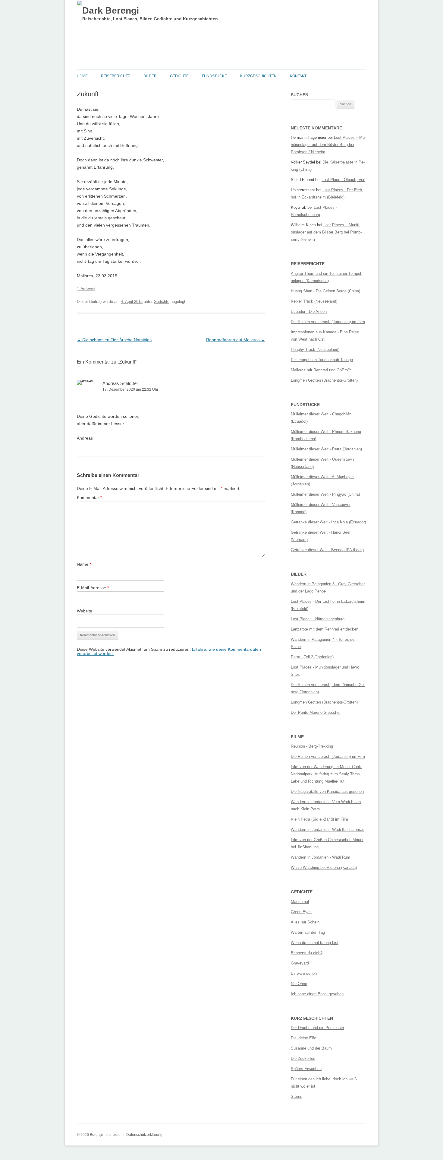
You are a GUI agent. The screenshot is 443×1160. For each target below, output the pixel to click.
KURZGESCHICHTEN (258, 76)
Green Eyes (301, 912)
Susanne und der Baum (311, 1048)
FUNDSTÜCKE (214, 76)
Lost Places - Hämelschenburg (317, 619)
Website (84, 611)
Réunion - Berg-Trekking (312, 746)
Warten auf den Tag (308, 932)
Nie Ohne (299, 983)
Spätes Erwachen (306, 1068)
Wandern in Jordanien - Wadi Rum (320, 857)
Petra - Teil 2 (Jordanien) (312, 657)
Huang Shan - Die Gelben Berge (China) (325, 291)
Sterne (296, 1096)
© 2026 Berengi (90, 1135)
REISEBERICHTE (115, 76)
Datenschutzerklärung (144, 1135)
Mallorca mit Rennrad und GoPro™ (321, 370)
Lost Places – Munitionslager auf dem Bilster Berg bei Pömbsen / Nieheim (328, 144)
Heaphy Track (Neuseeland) (315, 349)
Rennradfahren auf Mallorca (235, 339)
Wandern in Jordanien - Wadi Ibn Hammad (327, 829)
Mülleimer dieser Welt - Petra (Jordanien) (326, 449)
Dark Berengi (110, 10)
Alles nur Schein (305, 922)
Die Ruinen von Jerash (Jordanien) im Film (328, 321)
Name (84, 564)
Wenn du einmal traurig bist (314, 942)
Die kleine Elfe (303, 1038)
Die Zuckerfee (303, 1058)
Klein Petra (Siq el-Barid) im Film (319, 819)
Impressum (114, 1135)
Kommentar (89, 497)
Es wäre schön (304, 973)
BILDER (150, 76)
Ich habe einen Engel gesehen (317, 994)
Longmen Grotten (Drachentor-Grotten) (324, 380)
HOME (82, 76)
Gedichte (161, 301)
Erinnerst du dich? (306, 953)
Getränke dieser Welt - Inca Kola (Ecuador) (328, 522)
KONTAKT (298, 76)
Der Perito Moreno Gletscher (316, 712)
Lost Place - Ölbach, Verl (343, 179)
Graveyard (300, 963)
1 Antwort (86, 288)
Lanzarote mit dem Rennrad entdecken (324, 629)
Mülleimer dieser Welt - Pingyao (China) (325, 494)
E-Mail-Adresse (93, 587)
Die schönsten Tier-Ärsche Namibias (114, 339)
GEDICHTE (179, 76)
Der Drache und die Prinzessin (317, 1027)
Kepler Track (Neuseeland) (314, 301)
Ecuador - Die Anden (309, 311)
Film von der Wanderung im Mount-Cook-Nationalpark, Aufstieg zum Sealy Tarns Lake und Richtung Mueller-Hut (326, 773)
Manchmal (300, 901)
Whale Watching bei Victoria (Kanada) (324, 867)
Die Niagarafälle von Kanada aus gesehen (327, 791)
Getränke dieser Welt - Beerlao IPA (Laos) (327, 550)
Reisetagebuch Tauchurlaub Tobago (322, 360)
